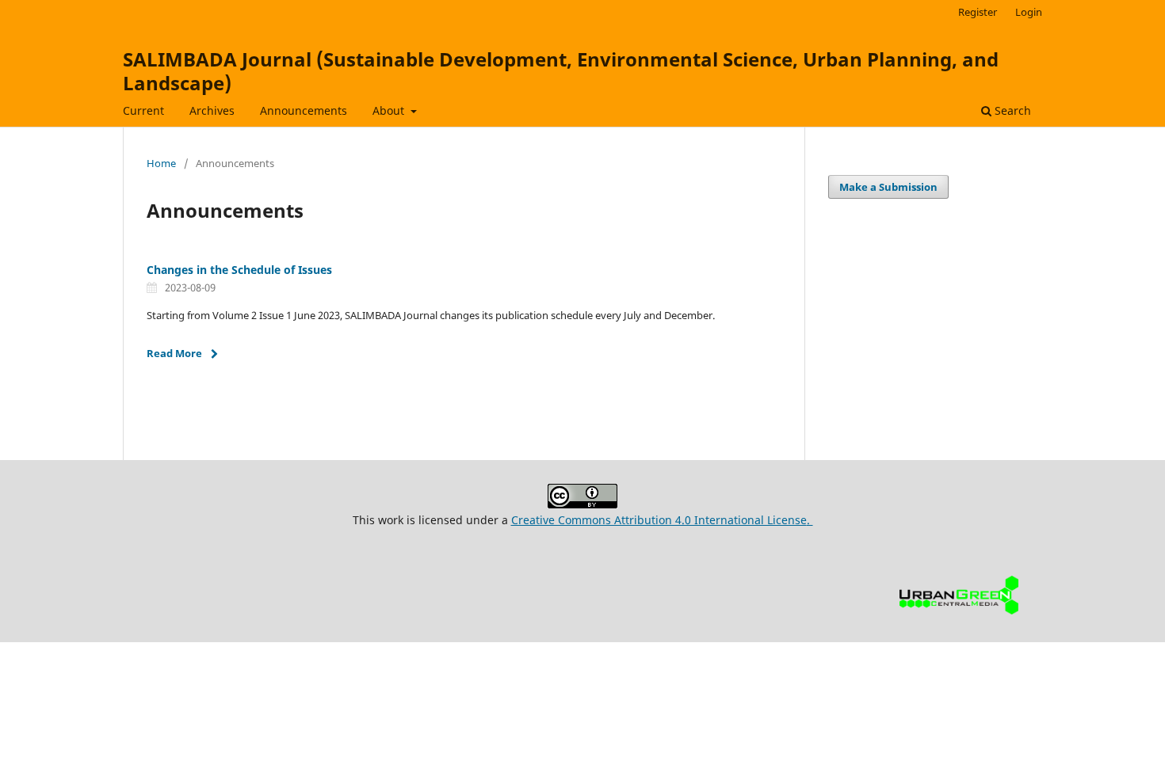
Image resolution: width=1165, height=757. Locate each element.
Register (977, 12)
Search (1011, 110)
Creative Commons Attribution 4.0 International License (659, 519)
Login (1028, 12)
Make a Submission (888, 187)
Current (143, 110)
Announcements (303, 110)
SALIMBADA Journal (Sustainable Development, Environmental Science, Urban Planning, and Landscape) (561, 71)
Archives (212, 110)
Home (161, 163)
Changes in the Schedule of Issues (239, 269)
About (389, 110)
